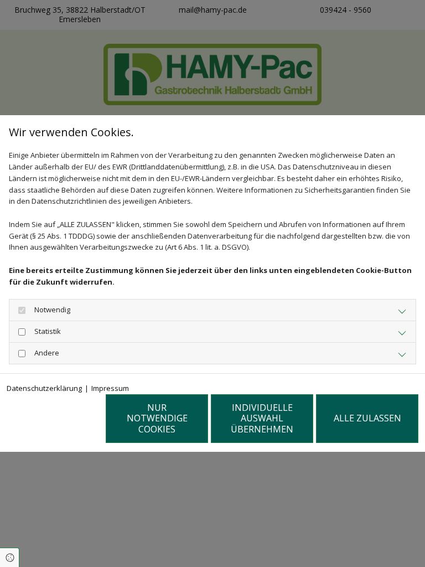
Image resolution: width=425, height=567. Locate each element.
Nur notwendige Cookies (157, 418)
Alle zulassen (367, 418)
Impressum (110, 388)
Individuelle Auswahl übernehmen (262, 418)
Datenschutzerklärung (44, 388)
